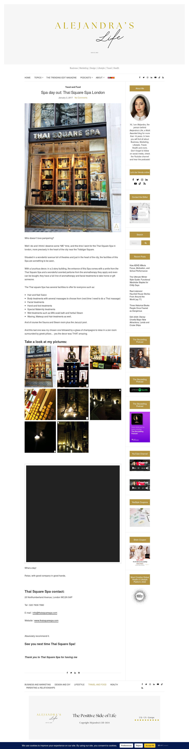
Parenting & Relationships (40, 687)
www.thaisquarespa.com (46, 620)
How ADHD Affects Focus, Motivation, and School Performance (140, 268)
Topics (37, 77)
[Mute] (147, 468)
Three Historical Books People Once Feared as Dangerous (139, 308)
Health (114, 684)
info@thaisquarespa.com (45, 612)
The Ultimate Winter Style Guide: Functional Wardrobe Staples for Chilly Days (140, 280)
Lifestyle (79, 684)
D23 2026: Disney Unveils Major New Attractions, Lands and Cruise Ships (139, 320)
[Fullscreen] (149, 468)
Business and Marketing (38, 684)
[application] (73, 513)
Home (27, 77)
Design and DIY (62, 684)
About (99, 77)
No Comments (81, 97)
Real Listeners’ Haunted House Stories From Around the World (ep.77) (140, 295)
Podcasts (85, 77)
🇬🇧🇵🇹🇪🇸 (111, 77)
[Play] (133, 468)
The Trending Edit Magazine (61, 77)
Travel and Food (73, 87)
